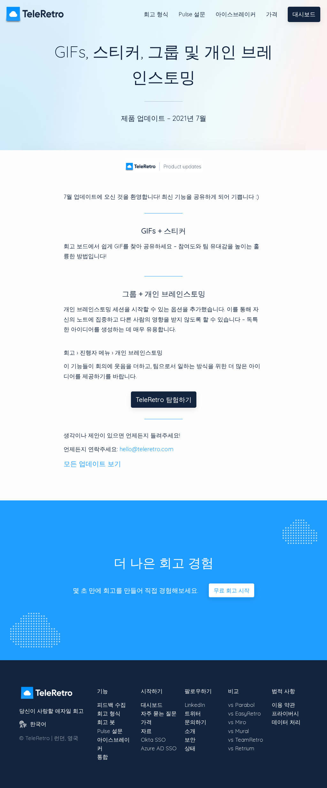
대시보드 (304, 14)
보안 (190, 739)
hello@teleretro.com (146, 449)
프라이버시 (285, 713)
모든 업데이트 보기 (92, 464)
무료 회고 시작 (231, 590)
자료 (146, 731)
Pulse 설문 (192, 14)
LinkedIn (195, 704)
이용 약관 (283, 704)
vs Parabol (241, 704)
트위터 (193, 713)
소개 (190, 731)
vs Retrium (241, 748)
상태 (190, 748)
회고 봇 (106, 722)
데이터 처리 (286, 722)
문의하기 (195, 722)
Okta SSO (153, 739)
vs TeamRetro (245, 739)
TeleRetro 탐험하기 (164, 400)
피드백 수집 (111, 704)
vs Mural (238, 731)
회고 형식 (156, 14)
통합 (102, 756)
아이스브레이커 (236, 14)
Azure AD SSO (159, 748)
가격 (272, 14)
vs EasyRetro (244, 713)
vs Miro (237, 722)
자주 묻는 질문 (159, 713)
